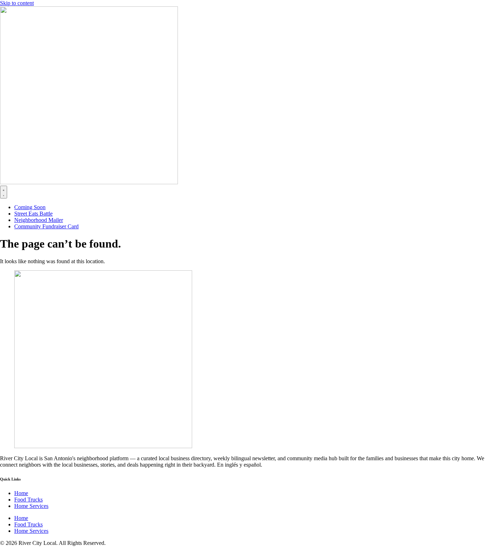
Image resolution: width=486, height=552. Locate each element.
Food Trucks (28, 500)
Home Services (31, 506)
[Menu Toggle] (3, 192)
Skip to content (17, 3)
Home (21, 493)
